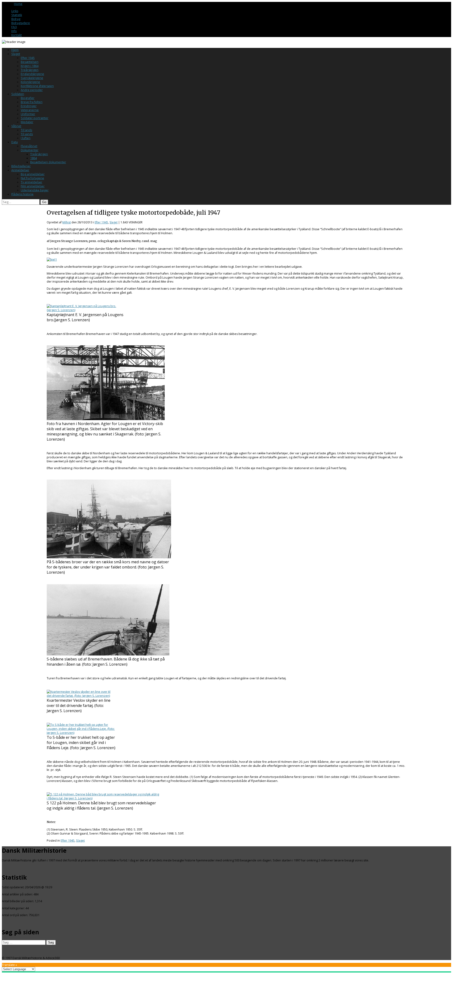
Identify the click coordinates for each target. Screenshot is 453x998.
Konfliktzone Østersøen (37, 86)
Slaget (15, 54)
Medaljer (27, 122)
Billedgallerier (21, 166)
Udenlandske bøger (35, 190)
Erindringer (29, 106)
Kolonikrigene (30, 82)
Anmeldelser (20, 170)
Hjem (15, 50)
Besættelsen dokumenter (48, 162)
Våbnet (16, 126)
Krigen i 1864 (29, 66)
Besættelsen (29, 62)
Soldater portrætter (34, 118)
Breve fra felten (31, 102)
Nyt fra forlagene (32, 178)
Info (14, 31)
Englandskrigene (32, 74)
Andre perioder (32, 90)
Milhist (66, 222)
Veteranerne (30, 110)
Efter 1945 (28, 58)
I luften (25, 138)
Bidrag (15, 19)
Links (14, 11)
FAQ (14, 27)
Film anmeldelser (33, 186)
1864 (33, 158)
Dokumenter (29, 150)
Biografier (27, 98)
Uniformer (28, 114)
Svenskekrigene (32, 78)
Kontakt (16, 35)
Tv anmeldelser (31, 182)
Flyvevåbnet (29, 146)
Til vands (27, 134)
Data (14, 142)
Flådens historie (22, 194)
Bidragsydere (20, 23)
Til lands (26, 130)
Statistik (16, 15)
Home (18, 4)
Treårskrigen (29, 70)
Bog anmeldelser (33, 174)
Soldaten (17, 94)
